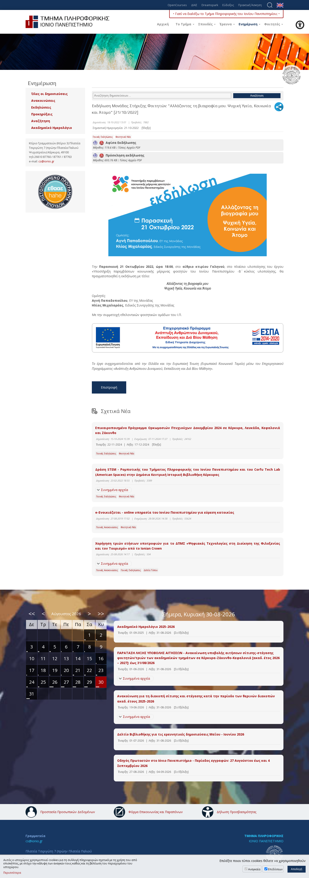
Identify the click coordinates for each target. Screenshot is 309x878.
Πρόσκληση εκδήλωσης (124, 155)
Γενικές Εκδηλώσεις (103, 136)
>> (101, 614)
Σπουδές (205, 24)
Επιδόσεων (275, 869)
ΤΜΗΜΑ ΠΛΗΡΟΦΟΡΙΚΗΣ (263, 836)
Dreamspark (210, 5)
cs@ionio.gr (46, 161)
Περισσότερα (12, 873)
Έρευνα (225, 24)
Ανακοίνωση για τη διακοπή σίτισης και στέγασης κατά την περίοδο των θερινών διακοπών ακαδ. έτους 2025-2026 (196, 698)
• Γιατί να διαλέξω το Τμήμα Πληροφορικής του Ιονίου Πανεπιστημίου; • (226, 14)
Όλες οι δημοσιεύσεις (49, 94)
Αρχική (163, 24)
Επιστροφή (109, 387)
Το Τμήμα (183, 24)
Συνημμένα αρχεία (114, 490)
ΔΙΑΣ (194, 5)
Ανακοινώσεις (43, 100)
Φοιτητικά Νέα (123, 136)
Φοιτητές (272, 24)
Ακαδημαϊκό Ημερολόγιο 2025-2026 (146, 626)
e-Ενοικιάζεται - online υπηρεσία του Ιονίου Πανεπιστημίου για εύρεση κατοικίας (164, 512)
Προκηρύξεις (41, 114)
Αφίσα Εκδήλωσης (120, 142)
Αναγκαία (254, 869)
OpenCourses (177, 5)
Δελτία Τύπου (150, 570)
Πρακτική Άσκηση (250, 5)
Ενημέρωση (248, 24)
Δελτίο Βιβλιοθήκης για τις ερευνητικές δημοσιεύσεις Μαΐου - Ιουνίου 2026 (180, 734)
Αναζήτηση (40, 121)
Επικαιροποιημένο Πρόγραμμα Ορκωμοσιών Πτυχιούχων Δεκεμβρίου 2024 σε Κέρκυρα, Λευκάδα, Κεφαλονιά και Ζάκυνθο (187, 430)
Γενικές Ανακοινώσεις (107, 527)
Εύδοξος (228, 5)
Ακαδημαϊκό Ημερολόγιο (51, 128)
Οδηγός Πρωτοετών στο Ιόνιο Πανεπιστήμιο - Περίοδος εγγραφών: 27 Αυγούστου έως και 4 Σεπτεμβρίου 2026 (193, 763)
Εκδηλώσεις (41, 107)
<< (32, 614)
